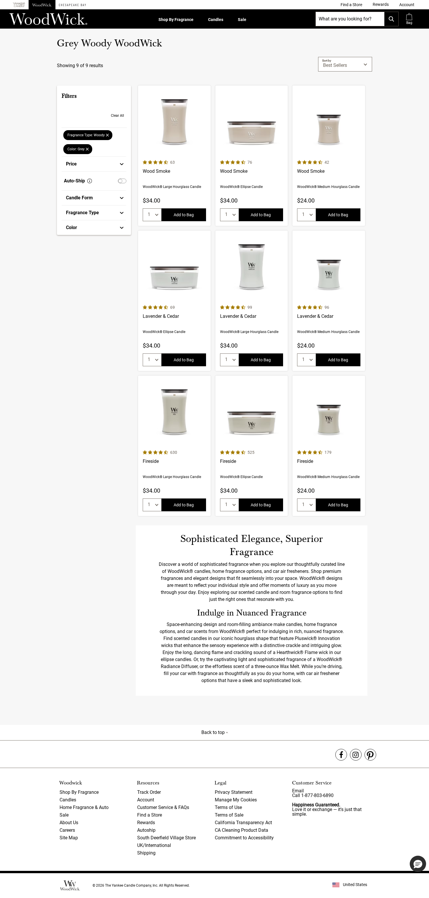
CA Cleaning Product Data (241, 830)
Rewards (146, 822)
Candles (215, 19)
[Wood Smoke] (174, 156)
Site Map (69, 838)
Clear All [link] (117, 116)
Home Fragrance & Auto (84, 807)
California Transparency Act (243, 822)
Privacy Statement (233, 792)
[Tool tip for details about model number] (89, 181)
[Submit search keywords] (391, 19)
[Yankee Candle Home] (19, 4)
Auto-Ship (74, 181)
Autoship (146, 830)
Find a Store (149, 815)
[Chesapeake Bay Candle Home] (72, 4)
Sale (242, 19)
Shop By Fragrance (175, 19)
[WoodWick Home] (42, 4)
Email (298, 791)
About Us (69, 822)
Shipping (146, 853)
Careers (67, 830)
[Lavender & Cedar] (174, 301)
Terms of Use (228, 807)
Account (145, 800)
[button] (407, 4)
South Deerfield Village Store (166, 838)
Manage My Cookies (236, 800)
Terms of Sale (229, 815)
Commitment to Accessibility (244, 838)
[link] (351, 4)
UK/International (154, 845)
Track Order (149, 792)
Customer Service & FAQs (163, 807)
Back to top (213, 732)
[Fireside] (174, 446)
